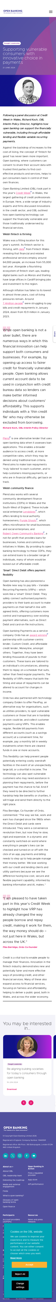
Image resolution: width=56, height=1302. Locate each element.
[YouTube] (34, 1155)
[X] (12, 1155)
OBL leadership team (12, 1176)
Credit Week (23, 193)
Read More (16, 1258)
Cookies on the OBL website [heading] (26, 1232)
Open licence (37, 1299)
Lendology (29, 512)
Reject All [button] (20, 1274)
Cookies (6, 1299)
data (21, 249)
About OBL (8, 1171)
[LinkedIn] (5, 1155)
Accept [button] (29, 1265)
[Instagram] (19, 1155)
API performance (36, 1184)
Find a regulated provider (35, 1174)
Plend (6, 438)
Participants (8, 1215)
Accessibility (21, 1299)
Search (48, 3)
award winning (38, 635)
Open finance (9, 1207)
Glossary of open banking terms (10, 1201)
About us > (8, 1167)
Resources (33, 1215)
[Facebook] (26, 1155)
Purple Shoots (28, 520)
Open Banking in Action (36, 1168)
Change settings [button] (20, 1285)
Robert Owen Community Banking (23, 533)
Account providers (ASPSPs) (11, 1221)
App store (32, 1180)
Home (38, 3)
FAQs (5, 1191)
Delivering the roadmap (13, 1180)
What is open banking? (13, 1196)
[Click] (23, 1102)
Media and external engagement (11, 1186)
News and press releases (35, 1221)
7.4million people (13, 303)
